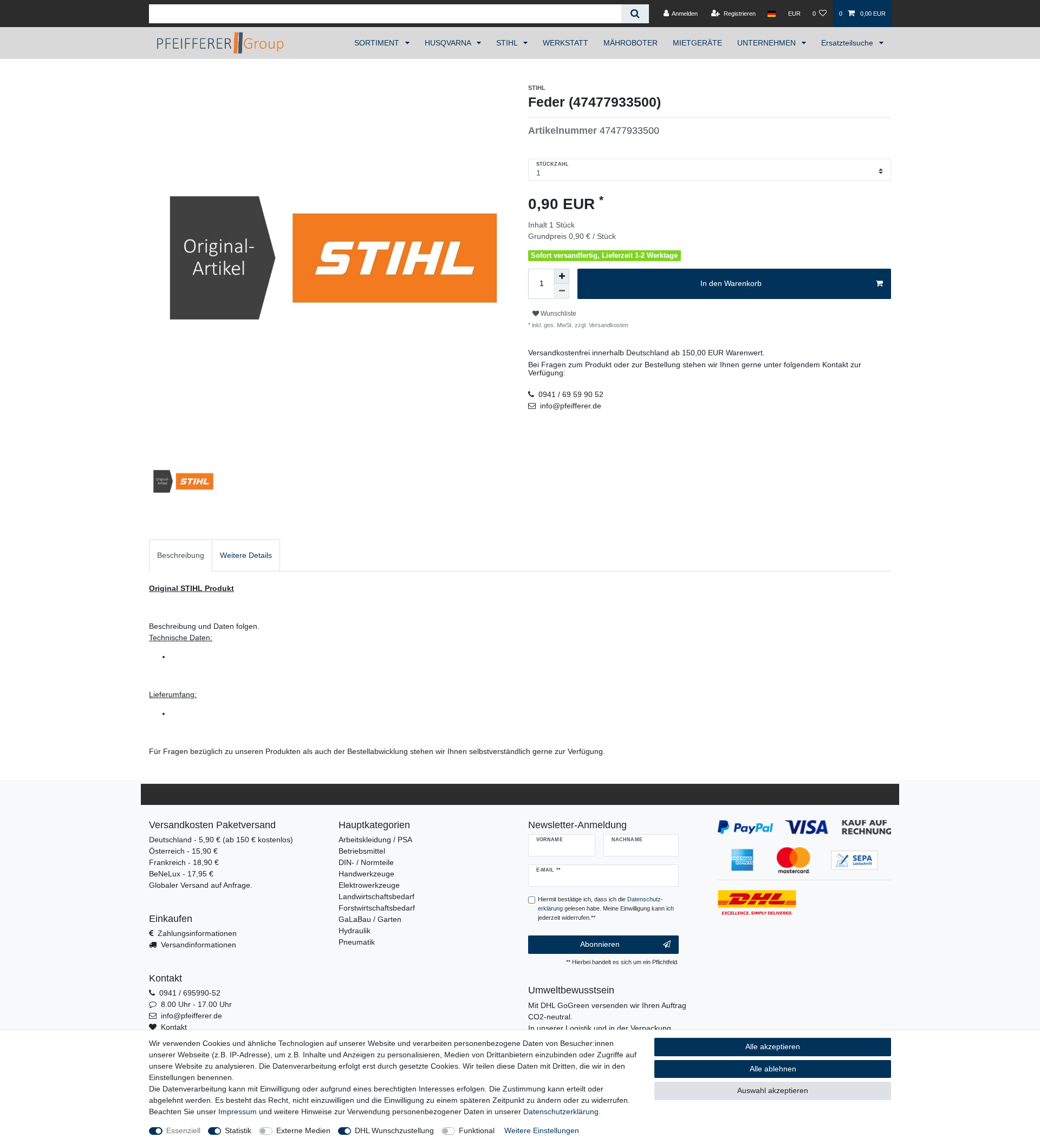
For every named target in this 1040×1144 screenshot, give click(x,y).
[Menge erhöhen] (561, 276)
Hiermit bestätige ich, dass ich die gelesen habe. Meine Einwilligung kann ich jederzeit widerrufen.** (606, 908)
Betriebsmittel (362, 851)
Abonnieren (600, 944)
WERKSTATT (565, 42)
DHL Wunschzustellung (394, 1130)
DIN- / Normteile (366, 862)
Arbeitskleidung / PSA (375, 839)
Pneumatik (357, 942)
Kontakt (174, 1027)
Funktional (477, 1130)
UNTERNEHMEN (767, 42)
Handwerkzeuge (366, 873)
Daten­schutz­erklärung (561, 1111)
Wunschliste (557, 313)
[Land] (772, 13)
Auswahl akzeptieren (772, 1090)
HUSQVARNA (449, 42)
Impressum (237, 1111)
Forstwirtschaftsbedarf (377, 907)
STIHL (507, 42)
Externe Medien (303, 1130)
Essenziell (183, 1130)
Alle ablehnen (773, 1068)
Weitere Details (246, 555)
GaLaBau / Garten (370, 919)
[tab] (180, 555)
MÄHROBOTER (630, 42)
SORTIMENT (377, 42)
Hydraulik (354, 930)
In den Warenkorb (731, 283)
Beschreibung (180, 555)
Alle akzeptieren (772, 1046)
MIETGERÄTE (697, 42)
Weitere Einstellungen (541, 1130)
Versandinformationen (198, 944)
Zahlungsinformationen (197, 933)
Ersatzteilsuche (848, 42)
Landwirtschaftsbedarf (376, 896)
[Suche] (635, 13)
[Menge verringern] (561, 291)
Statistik (238, 1130)
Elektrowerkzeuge (369, 885)
